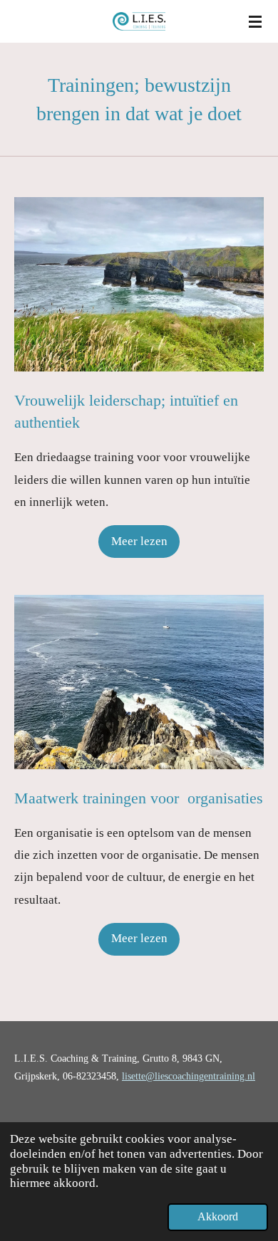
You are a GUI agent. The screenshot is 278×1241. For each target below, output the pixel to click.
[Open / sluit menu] (255, 21)
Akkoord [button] (217, 1216)
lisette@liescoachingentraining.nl (188, 1076)
